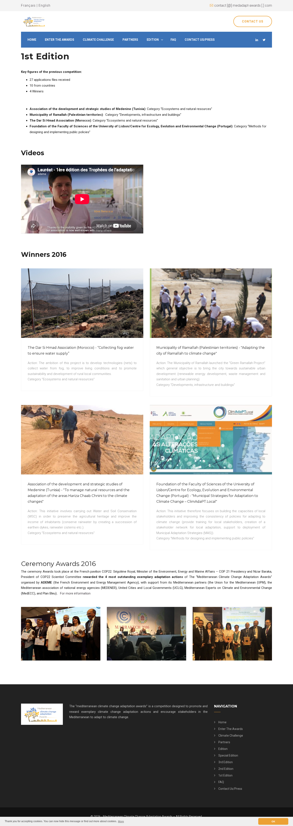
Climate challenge (98, 39)
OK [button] (273, 821)
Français (28, 5)
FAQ (173, 39)
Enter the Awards (59, 39)
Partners (130, 39)
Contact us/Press (200, 39)
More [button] (121, 821)
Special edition (228, 755)
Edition (153, 39)
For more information (75, 593)
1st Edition (225, 775)
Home (31, 39)
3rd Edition (225, 762)
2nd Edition (225, 768)
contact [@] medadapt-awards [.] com (243, 5)
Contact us (252, 21)
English (44, 5)
